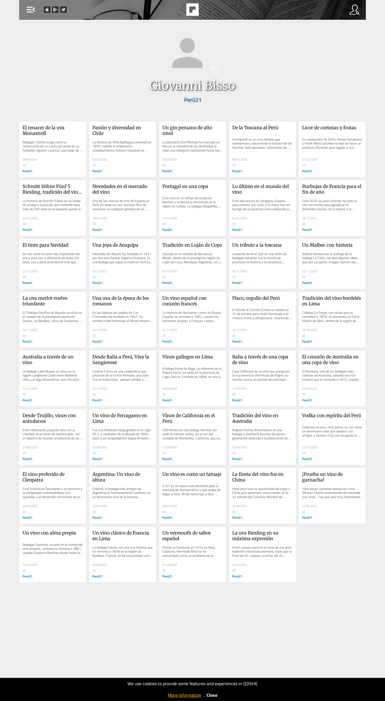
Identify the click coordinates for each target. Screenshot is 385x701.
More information (184, 695)
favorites (177, 11)
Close (212, 695)
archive (207, 11)
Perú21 (192, 99)
